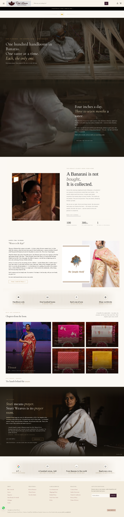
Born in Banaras (32, 489)
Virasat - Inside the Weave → (18, 281)
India (111, 510)
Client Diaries (31, 492)
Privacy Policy (73, 497)
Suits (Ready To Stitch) (13, 497)
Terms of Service (74, 500)
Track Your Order (54, 497)
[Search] (106, 3)
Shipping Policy (53, 492)
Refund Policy (53, 495)
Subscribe (38, 439)
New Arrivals (10, 489)
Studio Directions (74, 492)
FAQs (51, 500)
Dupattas (9, 495)
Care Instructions (54, 489)
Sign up (113, 495)
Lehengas (9, 500)
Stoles (8, 503)
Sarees (9, 492)
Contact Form (73, 489)
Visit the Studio (32, 495)
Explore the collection (93, 140)
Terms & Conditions (75, 495)
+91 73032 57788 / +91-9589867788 (64, 512)
